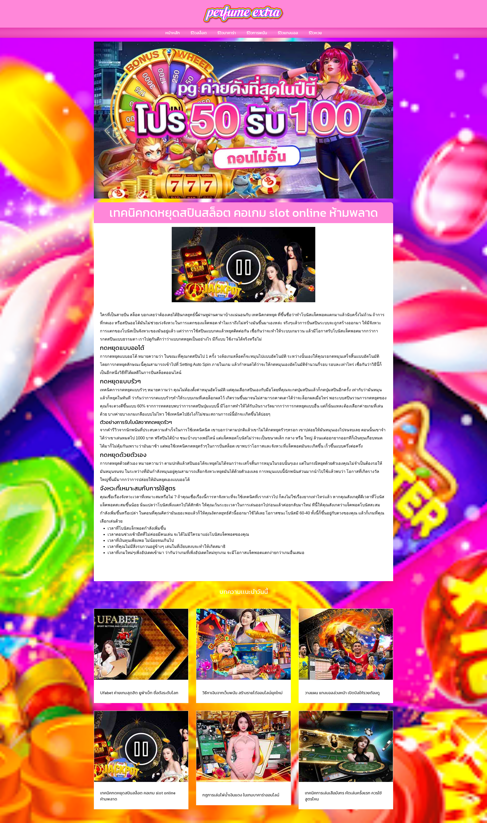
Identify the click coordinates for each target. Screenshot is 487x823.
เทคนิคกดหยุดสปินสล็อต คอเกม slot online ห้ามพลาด (138, 796)
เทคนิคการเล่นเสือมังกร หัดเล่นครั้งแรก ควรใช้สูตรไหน (343, 796)
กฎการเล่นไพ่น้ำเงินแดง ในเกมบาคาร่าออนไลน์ (240, 795)
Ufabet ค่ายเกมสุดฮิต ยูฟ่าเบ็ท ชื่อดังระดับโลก (139, 693)
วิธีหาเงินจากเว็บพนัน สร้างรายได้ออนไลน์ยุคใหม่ (242, 693)
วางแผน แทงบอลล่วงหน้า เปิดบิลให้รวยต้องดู (342, 693)
